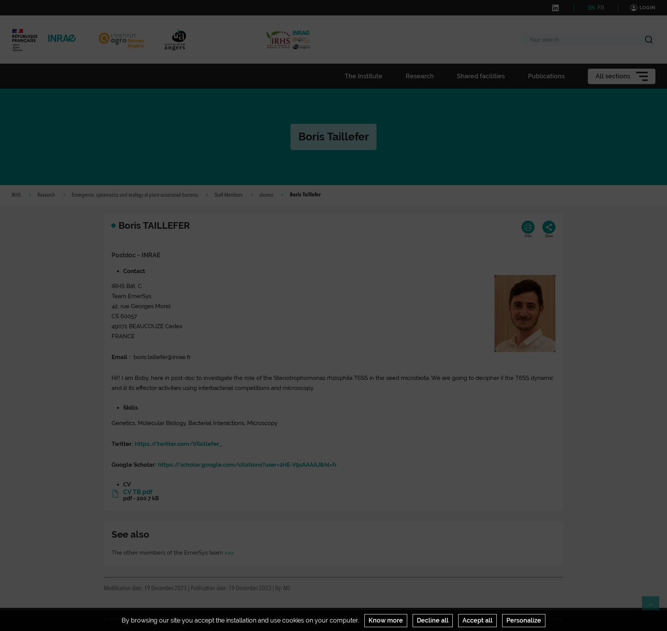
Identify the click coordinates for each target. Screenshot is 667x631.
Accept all (477, 620)
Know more (386, 620)
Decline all (433, 620)
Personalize (523, 620)
